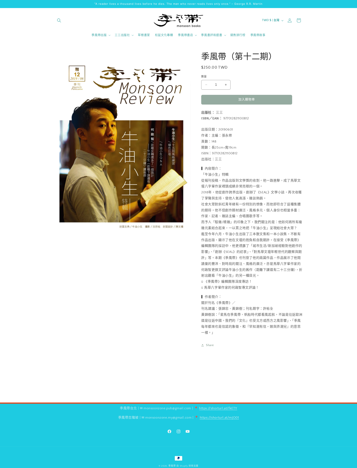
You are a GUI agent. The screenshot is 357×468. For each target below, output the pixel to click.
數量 (204, 76)
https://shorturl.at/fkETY (218, 408)
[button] (59, 20)
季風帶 (172, 466)
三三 (219, 112)
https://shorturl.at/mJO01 (219, 417)
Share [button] (210, 345)
